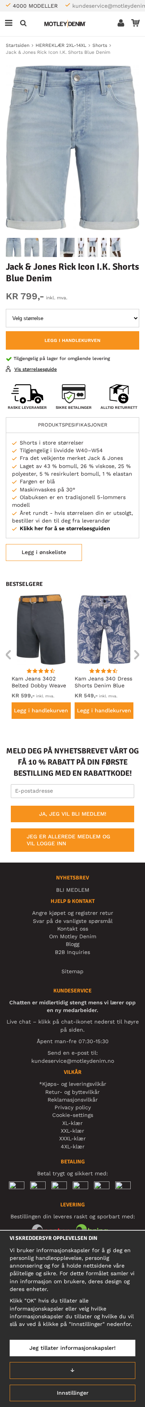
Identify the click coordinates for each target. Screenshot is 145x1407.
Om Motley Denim (72, 936)
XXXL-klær (72, 1138)
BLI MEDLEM (72, 890)
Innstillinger (73, 1393)
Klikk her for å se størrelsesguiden (65, 528)
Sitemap (72, 971)
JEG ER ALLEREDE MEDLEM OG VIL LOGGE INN (68, 839)
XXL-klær (72, 1131)
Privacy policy (73, 1107)
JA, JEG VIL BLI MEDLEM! (72, 814)
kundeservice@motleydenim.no (72, 1061)
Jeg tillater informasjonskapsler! (72, 1348)
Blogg (72, 944)
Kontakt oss (72, 929)
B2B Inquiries (72, 952)
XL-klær (72, 1123)
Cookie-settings (72, 1115)
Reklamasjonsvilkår (73, 1100)
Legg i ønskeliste (44, 552)
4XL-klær (73, 1146)
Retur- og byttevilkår (72, 1092)
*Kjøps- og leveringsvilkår (72, 1084)
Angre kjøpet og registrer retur (72, 913)
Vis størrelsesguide (35, 369)
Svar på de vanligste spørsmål (73, 921)
